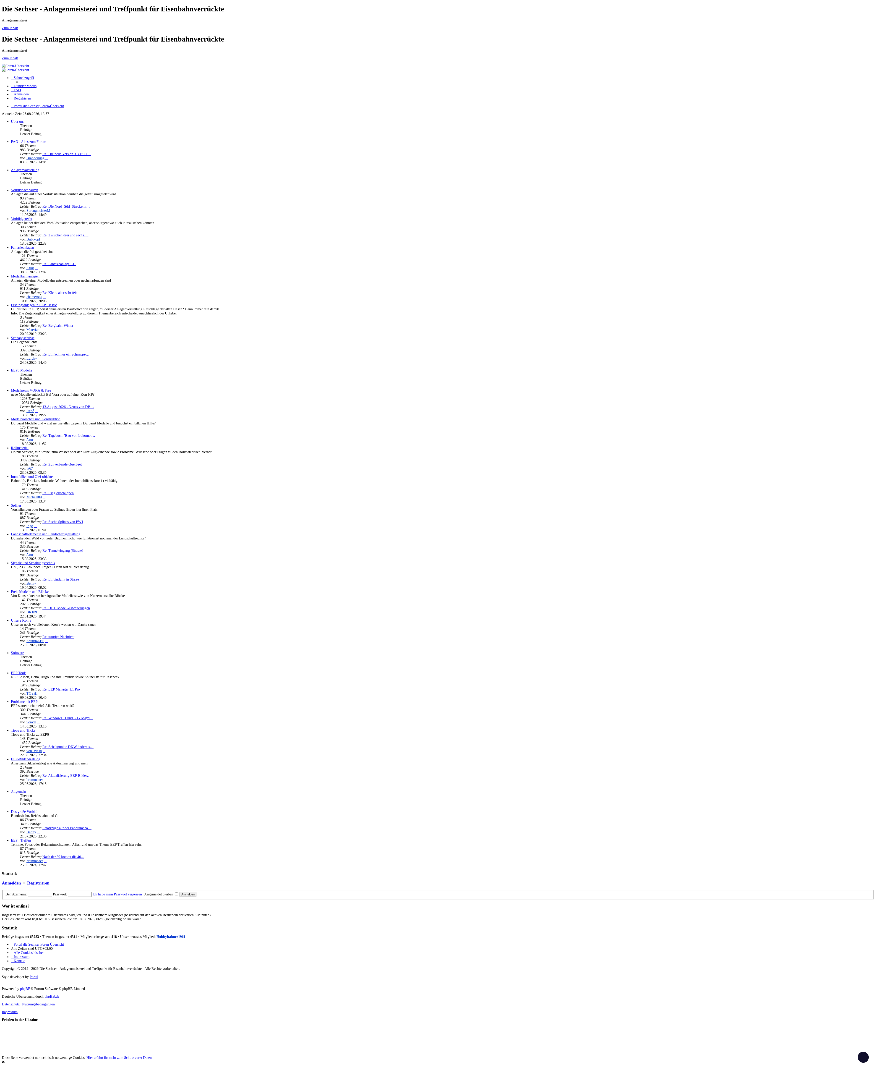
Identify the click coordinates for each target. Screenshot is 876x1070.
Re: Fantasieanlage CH (59, 264)
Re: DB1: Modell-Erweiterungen (66, 608)
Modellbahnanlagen (25, 276)
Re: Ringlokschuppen (58, 493)
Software (17, 653)
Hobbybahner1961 (170, 937)
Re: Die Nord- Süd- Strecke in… (66, 206)
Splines (16, 505)
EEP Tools (18, 673)
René (30, 411)
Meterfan (32, 330)
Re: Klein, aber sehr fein (60, 293)
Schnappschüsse (22, 338)
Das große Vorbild (24, 812)
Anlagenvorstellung (25, 170)
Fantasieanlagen (22, 247)
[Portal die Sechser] (159, 66)
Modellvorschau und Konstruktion (35, 419)
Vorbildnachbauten (24, 190)
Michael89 (34, 497)
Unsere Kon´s (21, 620)
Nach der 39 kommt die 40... (63, 857)
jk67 (29, 468)
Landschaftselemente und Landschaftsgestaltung (45, 534)
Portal (34, 977)
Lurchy (31, 358)
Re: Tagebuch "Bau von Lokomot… (68, 435)
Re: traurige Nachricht (58, 637)
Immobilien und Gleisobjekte (32, 477)
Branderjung (35, 158)
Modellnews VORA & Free (31, 390)
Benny (31, 583)
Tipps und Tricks (23, 730)
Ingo (29, 526)
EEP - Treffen (21, 840)
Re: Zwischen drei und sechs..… (65, 235)
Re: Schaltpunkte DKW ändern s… (68, 747)
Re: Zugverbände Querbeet (62, 464)
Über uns (17, 121)
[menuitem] (16, 90)
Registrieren (38, 883)
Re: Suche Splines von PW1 (62, 522)
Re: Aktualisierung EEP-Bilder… (66, 775)
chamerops (34, 297)
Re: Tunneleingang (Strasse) (62, 550)
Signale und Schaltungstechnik (33, 563)
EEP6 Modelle (21, 370)
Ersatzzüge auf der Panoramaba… (66, 828)
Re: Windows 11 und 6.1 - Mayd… (67, 718)
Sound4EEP (35, 641)
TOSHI (31, 693)
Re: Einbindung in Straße (60, 579)
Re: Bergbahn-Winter (57, 325)
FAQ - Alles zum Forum (28, 142)
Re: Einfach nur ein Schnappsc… (66, 354)
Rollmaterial (20, 448)
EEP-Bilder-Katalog (25, 759)
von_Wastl (34, 751)
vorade (31, 722)
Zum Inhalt (10, 28)
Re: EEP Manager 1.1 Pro (61, 689)
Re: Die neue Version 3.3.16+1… (66, 154)
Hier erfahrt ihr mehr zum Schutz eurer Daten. (119, 1058)
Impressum (10, 1012)
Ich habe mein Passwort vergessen (117, 894)
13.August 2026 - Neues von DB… (68, 407)
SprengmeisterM (38, 210)
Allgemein (18, 791)
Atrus (30, 268)
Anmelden (11, 883)
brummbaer (34, 780)
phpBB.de (51, 996)
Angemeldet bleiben (159, 894)
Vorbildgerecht (21, 219)
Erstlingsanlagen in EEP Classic (34, 305)
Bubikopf (33, 239)
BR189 (31, 612)
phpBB (25, 989)
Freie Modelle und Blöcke (30, 592)
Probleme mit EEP (24, 702)
